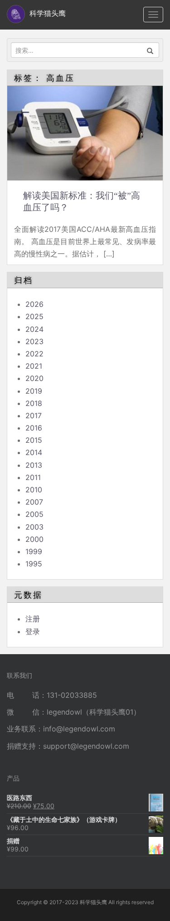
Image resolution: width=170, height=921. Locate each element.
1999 (33, 551)
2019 (33, 390)
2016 (33, 427)
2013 (33, 465)
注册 (32, 618)
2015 (33, 440)
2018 (33, 403)
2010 (33, 489)
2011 (33, 477)
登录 (32, 631)
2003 (34, 526)
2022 (34, 353)
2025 (34, 316)
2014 (33, 452)
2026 (34, 304)
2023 (34, 341)
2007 (34, 501)
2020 (34, 378)
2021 (33, 365)
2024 (34, 329)
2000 (34, 539)
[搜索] (150, 50)
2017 (33, 415)
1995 (33, 563)
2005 (34, 514)
